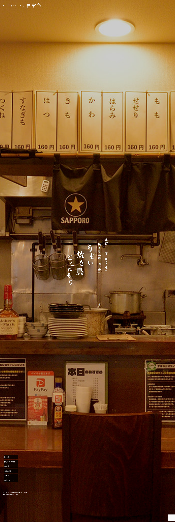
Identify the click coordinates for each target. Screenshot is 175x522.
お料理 (6, 466)
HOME (6, 457)
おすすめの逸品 (9, 462)
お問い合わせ (9, 480)
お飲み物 (7, 471)
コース (6, 475)
